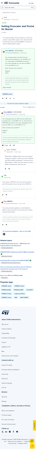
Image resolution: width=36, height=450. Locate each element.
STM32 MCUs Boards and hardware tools (10, 262)
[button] (2, 3)
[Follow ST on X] (3, 432)
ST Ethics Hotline (6, 415)
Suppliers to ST (6, 346)
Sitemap (4, 401)
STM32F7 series (6, 297)
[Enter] (3, 7)
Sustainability (5, 333)
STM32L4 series (6, 293)
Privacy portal (12, 443)
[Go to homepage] (5, 315)
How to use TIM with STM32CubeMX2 (11, 275)
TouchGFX (29, 289)
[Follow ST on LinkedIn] (6, 432)
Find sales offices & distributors (11, 369)
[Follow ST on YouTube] (17, 432)
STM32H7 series (6, 286)
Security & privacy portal (8, 424)
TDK (5, 175)
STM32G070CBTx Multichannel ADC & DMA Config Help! (17, 252)
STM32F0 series (7, 94)
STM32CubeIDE (18, 289)
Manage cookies (23, 443)
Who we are (5, 324)
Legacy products (19, 293)
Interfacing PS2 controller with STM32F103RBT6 (14, 260)
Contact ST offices (7, 365)
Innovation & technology (8, 337)
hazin (5, 17)
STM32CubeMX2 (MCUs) (6, 247)
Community (5, 374)
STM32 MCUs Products (9, 12)
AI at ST (4, 387)
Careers (4, 342)
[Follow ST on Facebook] (13, 432)
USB (15, 297)
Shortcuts (4, 396)
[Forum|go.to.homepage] (11, 3)
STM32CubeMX (6, 289)
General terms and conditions (10, 355)
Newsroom (5, 378)
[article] (18, 129)
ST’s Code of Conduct (8, 419)
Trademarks (27, 441)
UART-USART (24, 297)
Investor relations (7, 329)
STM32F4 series (19, 286)
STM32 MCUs (4, 277)
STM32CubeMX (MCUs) (6, 271)
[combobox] (18, 7)
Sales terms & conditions (15, 441)
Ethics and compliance (8, 410)
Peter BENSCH (9, 50)
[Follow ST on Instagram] (10, 432)
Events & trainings (7, 383)
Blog (3, 351)
